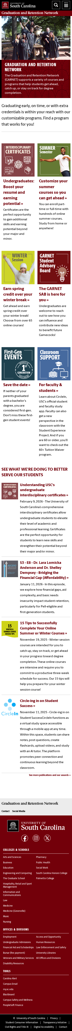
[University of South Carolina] (36, 825)
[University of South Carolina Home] (18, 4)
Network (30, 13)
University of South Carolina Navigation (66, 5)
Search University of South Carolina (56, 5)
